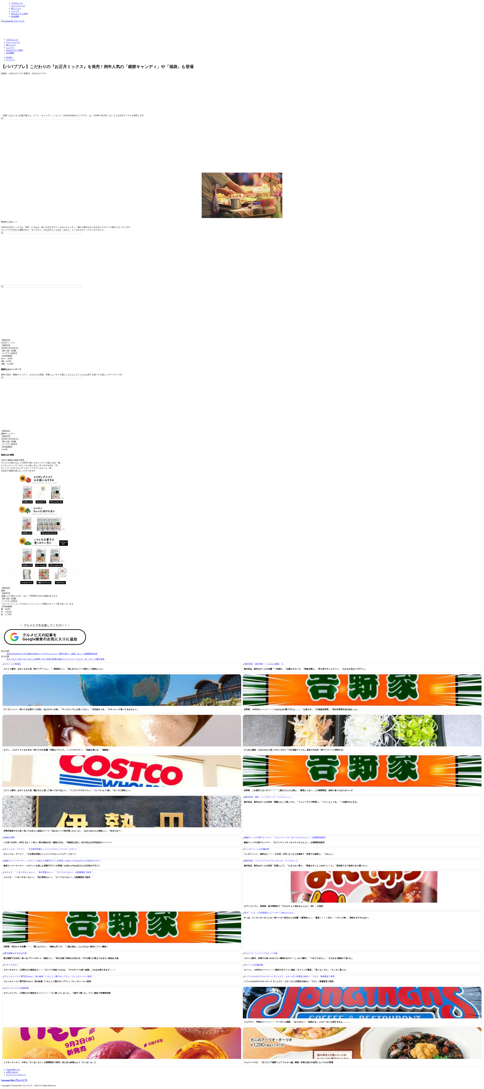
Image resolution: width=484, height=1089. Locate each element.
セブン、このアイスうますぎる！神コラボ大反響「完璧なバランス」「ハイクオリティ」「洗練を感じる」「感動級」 (57, 750)
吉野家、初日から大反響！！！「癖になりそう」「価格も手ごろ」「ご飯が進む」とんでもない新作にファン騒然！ (56, 946)
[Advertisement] (47, 30)
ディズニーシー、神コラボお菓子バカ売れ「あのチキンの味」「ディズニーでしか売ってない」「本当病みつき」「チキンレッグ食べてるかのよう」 (71, 709)
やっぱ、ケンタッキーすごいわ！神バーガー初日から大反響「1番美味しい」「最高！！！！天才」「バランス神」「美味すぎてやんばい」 (307, 918)
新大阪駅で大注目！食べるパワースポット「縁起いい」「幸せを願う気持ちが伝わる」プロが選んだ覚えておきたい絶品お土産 (61, 958)
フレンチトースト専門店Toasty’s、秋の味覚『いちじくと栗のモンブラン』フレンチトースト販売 (47, 981)
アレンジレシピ (18, 6)
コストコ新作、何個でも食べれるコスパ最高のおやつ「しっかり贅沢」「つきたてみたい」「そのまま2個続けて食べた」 (299, 958)
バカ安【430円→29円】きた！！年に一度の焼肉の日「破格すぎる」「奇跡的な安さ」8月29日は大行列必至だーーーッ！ (58, 842)
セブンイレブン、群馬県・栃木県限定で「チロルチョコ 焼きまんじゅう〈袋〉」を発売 (283, 906)
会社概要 (15, 16)
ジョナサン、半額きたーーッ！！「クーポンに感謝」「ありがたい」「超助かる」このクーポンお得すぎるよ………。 (297, 1022)
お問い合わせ (12, 1072)
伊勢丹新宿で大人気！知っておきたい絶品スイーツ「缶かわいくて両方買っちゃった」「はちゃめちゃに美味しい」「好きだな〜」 (63, 831)
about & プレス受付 (19, 14)
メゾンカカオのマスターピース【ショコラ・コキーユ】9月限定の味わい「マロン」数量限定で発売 (289, 981)
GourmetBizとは (13, 1069)
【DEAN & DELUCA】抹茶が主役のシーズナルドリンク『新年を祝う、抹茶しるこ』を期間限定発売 (51, 654)
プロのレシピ (17, 3)
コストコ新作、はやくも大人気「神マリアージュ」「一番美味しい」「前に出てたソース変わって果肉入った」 (54, 669)
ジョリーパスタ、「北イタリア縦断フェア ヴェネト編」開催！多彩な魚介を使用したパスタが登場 (288, 1062)
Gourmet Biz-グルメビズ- (14, 1080)
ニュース (15, 11)
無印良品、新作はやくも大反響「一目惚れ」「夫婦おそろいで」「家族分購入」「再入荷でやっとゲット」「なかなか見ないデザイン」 (305, 669)
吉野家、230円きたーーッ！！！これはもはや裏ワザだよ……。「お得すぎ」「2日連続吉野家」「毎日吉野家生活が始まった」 (301, 709)
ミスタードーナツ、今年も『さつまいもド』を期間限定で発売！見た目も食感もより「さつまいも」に (50, 1062)
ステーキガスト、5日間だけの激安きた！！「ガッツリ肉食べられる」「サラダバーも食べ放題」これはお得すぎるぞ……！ (59, 970)
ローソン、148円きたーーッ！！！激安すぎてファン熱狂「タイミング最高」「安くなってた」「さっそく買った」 (296, 970)
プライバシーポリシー (16, 1075)
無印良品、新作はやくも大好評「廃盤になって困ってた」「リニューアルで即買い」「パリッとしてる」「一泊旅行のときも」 (301, 802)
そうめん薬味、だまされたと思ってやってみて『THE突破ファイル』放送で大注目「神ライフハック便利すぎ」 (294, 750)
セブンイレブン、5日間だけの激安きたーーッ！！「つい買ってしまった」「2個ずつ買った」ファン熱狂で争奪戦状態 (57, 993)
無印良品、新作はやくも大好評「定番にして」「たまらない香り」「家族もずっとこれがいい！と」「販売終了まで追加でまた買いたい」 (306, 866)
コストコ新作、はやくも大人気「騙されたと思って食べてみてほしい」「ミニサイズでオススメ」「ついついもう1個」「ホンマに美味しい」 (68, 790)
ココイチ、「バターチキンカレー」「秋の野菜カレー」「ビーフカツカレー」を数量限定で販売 (47, 877)
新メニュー (16, 8)
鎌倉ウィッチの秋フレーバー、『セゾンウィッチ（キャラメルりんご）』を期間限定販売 (284, 842)
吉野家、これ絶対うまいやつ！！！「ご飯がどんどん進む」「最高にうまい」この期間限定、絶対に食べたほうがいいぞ (298, 790)
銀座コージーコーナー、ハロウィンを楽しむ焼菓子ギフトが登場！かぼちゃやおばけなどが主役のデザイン (52, 866)
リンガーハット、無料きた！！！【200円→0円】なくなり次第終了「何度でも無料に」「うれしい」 (289, 854)
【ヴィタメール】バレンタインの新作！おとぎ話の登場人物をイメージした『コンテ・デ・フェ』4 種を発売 (55, 659)
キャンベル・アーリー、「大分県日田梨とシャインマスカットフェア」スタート (40, 854)
